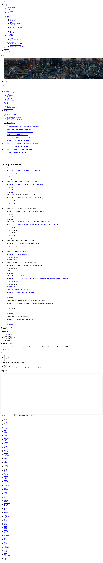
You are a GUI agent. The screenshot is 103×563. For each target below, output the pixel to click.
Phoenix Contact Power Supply (17, 43)
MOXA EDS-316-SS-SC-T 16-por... (18, 152)
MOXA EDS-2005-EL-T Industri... (17, 135)
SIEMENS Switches (14, 32)
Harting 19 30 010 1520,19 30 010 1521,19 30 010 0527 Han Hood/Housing (30, 303)
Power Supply (13, 20)
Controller (12, 38)
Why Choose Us (11, 9)
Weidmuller (9, 18)
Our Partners (10, 11)
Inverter (11, 34)
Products (6, 13)
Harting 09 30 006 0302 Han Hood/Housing (20, 292)
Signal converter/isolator (15, 23)
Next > (6, 327)
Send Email (3, 371)
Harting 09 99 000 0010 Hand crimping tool (20, 319)
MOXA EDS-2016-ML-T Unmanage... (18, 140)
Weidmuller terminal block (21, 368)
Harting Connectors (11, 35)
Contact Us (6, 49)
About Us (6, 5)
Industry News (10, 51)
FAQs (5, 47)
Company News (10, 53)
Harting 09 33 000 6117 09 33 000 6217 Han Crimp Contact (25, 184)
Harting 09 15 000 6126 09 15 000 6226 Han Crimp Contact (25, 265)
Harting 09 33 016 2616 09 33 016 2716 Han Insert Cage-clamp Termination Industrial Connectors (37, 278)
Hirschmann (9, 15)
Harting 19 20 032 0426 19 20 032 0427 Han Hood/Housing (25, 211)
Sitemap (5, 365)
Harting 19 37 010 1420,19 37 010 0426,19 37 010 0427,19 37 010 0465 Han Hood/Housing (35, 225)
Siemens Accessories (12, 107)
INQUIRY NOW (5, 349)
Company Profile (11, 7)
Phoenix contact (32, 368)
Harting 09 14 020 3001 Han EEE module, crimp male (23, 243)
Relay (11, 22)
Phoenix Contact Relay (15, 45)
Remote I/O (12, 24)
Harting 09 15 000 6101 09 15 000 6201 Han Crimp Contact (25, 171)
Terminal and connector (15, 39)
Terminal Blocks (13, 19)
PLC (11, 31)
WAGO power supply (15, 41)
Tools (11, 26)
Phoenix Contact (11, 42)
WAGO (8, 36)
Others (11, 28)
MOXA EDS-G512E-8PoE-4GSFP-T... (19, 146)
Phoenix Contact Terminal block (17, 46)
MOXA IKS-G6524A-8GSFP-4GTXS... (19, 129)
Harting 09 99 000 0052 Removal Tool (18, 254)
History (8, 12)
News (5, 50)
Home (5, 4)
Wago (54, 368)
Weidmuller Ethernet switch (16, 27)
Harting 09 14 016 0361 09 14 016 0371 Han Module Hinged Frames (28, 198)
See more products (11, 179)
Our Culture (9, 8)
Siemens (9, 30)
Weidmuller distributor (9, 368)
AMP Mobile (7, 366)
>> (9, 327)
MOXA (8, 16)
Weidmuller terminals (41, 368)
